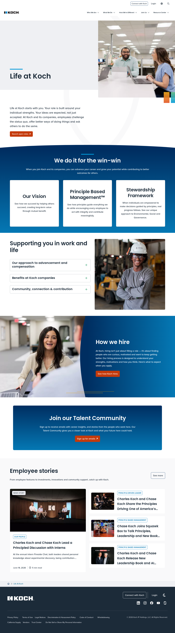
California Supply (14, 622)
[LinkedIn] (138, 603)
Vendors (26, 622)
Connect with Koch (139, 3)
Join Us (144, 12)
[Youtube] (158, 603)
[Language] (161, 3)
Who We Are (91, 12)
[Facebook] (151, 603)
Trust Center (37, 622)
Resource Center (159, 12)
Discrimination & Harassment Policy (62, 617)
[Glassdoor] (165, 603)
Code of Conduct (86, 617)
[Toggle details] (86, 265)
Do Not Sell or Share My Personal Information (64, 622)
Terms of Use (27, 617)
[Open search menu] (168, 3)
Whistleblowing (103, 617)
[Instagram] (145, 603)
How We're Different (126, 12)
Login (153, 3)
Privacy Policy (12, 617)
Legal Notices (40, 617)
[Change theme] (164, 595)
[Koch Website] (11, 12)
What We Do (107, 12)
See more (158, 475)
